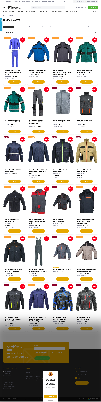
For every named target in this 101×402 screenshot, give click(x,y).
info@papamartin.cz (82, 371)
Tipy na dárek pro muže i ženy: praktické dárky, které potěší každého (36, 375)
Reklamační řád (7, 388)
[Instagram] (79, 378)
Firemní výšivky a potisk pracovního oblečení (34, 371)
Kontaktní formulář (81, 383)
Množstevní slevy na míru (48, 1)
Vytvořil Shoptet (83, 398)
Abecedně (48, 27)
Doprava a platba (26, 1)
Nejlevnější (18, 27)
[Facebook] (76, 378)
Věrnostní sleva (36, 1)
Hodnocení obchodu (8, 382)
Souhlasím (51, 396)
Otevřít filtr (9, 32)
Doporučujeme (8, 27)
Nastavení (50, 400)
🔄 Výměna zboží (7, 1)
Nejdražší (27, 27)
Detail (14, 81)
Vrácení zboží (16, 1)
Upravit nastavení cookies (36, 399)
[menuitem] (9, 12)
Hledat (63, 7)
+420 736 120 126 (82, 374)
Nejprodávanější (38, 27)
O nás (4, 391)
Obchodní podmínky (8, 384)
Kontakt (5, 393)
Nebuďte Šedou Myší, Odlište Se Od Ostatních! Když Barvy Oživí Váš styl (34, 379)
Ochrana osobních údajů (9, 386)
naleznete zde (50, 389)
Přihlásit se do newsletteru (42, 358)
